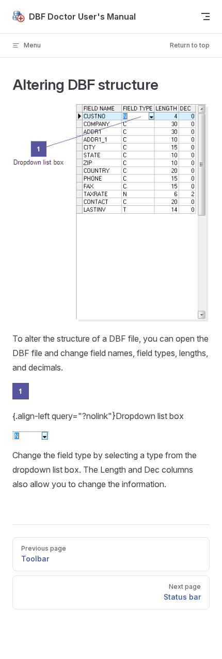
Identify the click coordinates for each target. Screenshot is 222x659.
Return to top (190, 45)
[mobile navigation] (205, 16)
